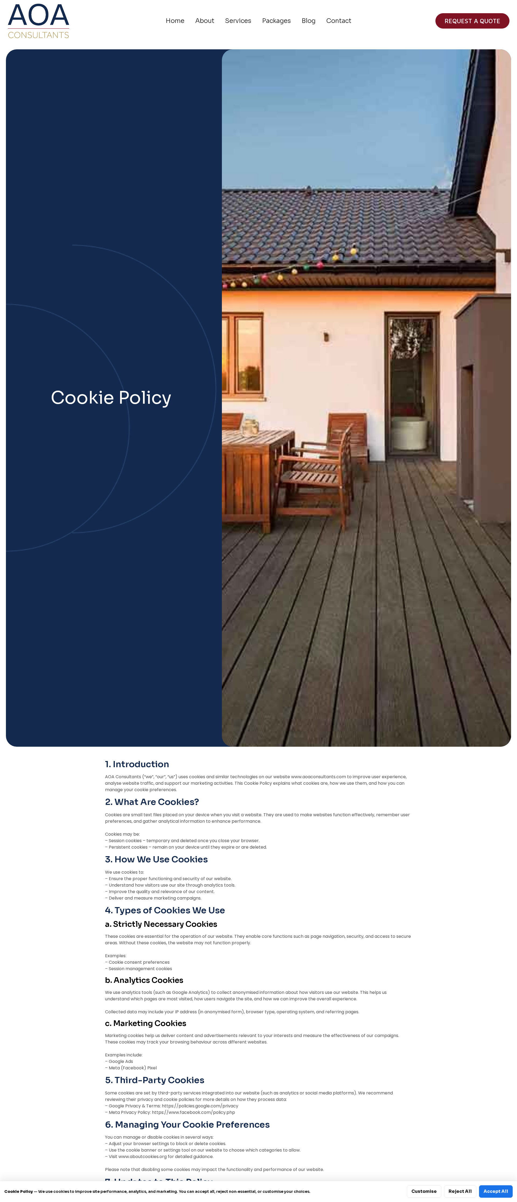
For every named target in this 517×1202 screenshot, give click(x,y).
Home (175, 21)
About (204, 21)
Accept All (496, 1191)
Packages (276, 21)
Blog (309, 21)
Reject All (460, 1191)
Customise (424, 1191)
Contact (338, 21)
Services (238, 21)
